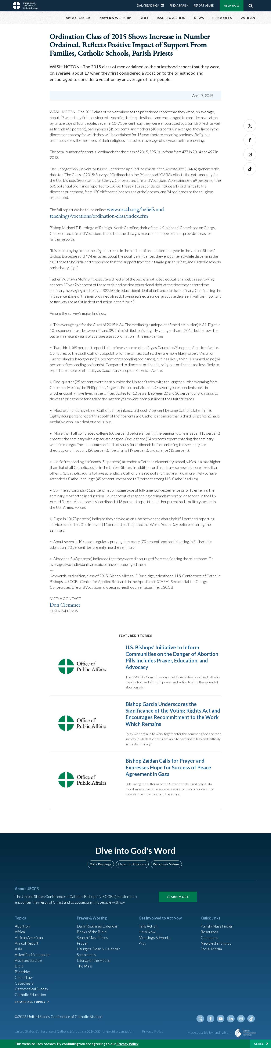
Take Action (148, 926)
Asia (18, 949)
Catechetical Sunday (31, 988)
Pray (142, 943)
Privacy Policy (152, 1031)
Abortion (22, 926)
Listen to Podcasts (132, 864)
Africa (20, 931)
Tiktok (249, 168)
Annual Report (27, 943)
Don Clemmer (65, 604)
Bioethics (22, 971)
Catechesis (24, 983)
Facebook (249, 140)
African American (29, 937)
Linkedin (231, 1018)
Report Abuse (204, 5)
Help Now (232, 5)
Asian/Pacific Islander (32, 954)
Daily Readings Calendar (164, 5)
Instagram (249, 154)
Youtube (220, 1018)
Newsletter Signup (216, 943)
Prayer (82, 943)
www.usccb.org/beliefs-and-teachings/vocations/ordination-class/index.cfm (107, 212)
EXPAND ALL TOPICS (30, 1001)
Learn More (178, 897)
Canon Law (24, 977)
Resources (209, 931)
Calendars (209, 937)
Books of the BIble (92, 931)
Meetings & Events (154, 937)
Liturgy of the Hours (93, 960)
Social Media (211, 949)
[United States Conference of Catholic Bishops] (25, 6)
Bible (19, 966)
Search (250, 6)
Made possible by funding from (209, 1032)
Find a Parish (179, 5)
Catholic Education (30, 994)
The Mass (85, 966)
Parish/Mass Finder (217, 926)
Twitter (249, 125)
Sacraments (86, 954)
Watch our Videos (166, 864)
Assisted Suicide (28, 960)
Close (259, 1043)
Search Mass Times (92, 937)
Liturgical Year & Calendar (98, 949)
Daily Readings (148, 5)
